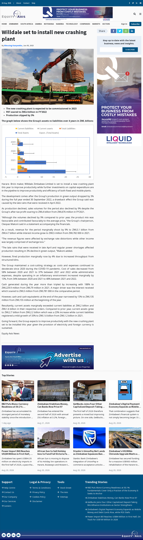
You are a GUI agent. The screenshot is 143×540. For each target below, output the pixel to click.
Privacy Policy (38, 492)
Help (33, 3)
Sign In (124, 24)
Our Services (10, 501)
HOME (4, 24)
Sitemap (64, 496)
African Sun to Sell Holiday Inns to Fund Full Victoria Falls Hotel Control (53, 452)
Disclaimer (37, 501)
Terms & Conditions (41, 487)
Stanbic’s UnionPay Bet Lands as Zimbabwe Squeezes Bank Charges (89, 452)
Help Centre (9, 487)
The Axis (64, 492)
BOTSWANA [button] (49, 24)
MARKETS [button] (96, 24)
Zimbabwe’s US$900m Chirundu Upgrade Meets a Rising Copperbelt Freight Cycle (123, 452)
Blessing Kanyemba (13, 45)
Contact (26, 3)
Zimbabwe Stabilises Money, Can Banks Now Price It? (52, 405)
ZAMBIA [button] (38, 24)
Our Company (10, 496)
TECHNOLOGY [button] (72, 24)
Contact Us (9, 492)
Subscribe (135, 24)
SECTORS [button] (106, 24)
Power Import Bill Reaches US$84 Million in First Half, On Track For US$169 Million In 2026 (17, 452)
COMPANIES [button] (85, 24)
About (18, 3)
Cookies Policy (38, 496)
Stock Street (65, 487)
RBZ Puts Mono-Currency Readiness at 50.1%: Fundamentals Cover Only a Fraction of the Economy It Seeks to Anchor (16, 405)
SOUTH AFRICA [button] (27, 24)
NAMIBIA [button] (60, 24)
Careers (7, 506)
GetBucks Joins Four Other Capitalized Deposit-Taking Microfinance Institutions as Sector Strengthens (88, 405)
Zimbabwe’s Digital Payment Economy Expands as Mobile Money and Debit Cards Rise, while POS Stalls (124, 405)
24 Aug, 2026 (6, 3)
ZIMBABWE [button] (13, 24)
